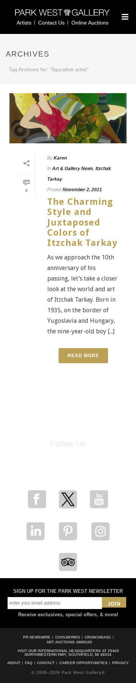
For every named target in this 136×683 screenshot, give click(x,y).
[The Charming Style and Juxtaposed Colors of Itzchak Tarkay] (68, 118)
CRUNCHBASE (98, 637)
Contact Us (51, 23)
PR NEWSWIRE (37, 637)
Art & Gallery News (72, 168)
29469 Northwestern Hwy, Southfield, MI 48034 (72, 653)
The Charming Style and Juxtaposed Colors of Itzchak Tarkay (82, 222)
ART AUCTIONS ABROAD (69, 642)
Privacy (120, 663)
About (13, 663)
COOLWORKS (67, 637)
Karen (60, 158)
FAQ (28, 663)
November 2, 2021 (82, 189)
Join (114, 604)
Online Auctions (89, 23)
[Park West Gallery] (62, 16)
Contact (46, 663)
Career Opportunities (83, 663)
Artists (24, 23)
